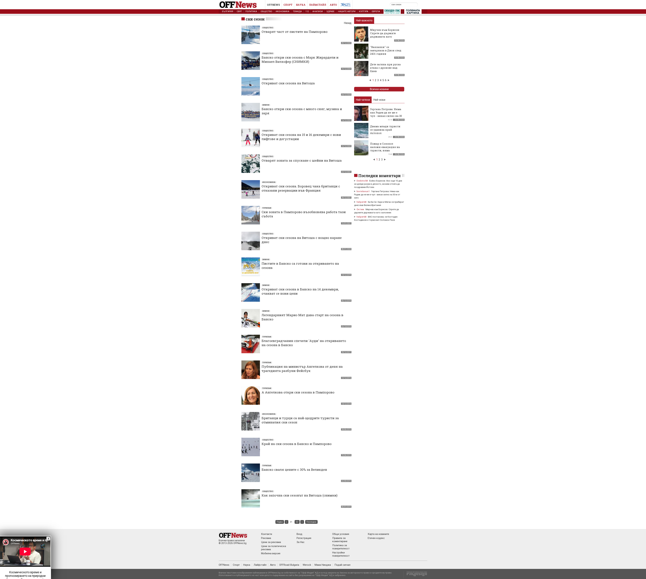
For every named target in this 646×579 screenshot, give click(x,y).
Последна (311, 522)
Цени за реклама (271, 542)
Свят (239, 11)
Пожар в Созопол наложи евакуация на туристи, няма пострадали (385, 148)
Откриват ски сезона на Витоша (288, 83)
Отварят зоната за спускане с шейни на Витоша (302, 160)
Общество (266, 11)
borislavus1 (363, 191)
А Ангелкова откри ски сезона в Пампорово (298, 392)
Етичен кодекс (376, 538)
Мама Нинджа (323, 564)
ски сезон (255, 19)
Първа (280, 522)
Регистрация (304, 538)
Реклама (266, 538)
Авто (333, 4)
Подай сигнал (342, 564)
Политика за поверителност (341, 547)
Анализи (317, 11)
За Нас (300, 542)
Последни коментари (379, 175)
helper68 (361, 202)
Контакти (266, 534)
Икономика (282, 11)
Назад (347, 23)
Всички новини (379, 89)
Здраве (330, 11)
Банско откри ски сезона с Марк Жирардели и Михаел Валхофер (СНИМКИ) (300, 59)
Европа (376, 11)
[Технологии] (345, 5)
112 (307, 11)
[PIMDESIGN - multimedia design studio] (415, 574)
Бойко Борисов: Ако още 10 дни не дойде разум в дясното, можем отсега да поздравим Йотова (378, 183)
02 (297, 522)
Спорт (287, 4)
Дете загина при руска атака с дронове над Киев (385, 68)
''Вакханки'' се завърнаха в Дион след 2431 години (385, 50)
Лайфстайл (317, 4)
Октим (360, 209)
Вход (299, 534)
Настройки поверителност (341, 554)
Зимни (265, 105)
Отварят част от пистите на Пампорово (295, 31)
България (227, 11)
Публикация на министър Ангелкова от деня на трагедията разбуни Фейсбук (302, 368)
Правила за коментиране (339, 540)
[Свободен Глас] (392, 12)
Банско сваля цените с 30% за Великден (294, 469)
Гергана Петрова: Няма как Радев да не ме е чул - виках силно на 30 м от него (386, 114)
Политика (251, 11)
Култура (363, 11)
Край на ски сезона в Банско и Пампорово (297, 444)
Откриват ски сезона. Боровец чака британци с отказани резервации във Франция (301, 188)
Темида (297, 11)
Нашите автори (346, 11)
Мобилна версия (270, 553)
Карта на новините (378, 534)
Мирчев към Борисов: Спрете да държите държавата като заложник (385, 35)
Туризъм (266, 208)
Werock (307, 564)
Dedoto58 (362, 180)
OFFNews (224, 564)
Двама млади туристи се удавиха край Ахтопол (385, 130)
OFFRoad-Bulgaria (289, 564)
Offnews (273, 4)
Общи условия (340, 534)
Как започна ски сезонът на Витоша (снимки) (299, 495)
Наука (301, 4)
